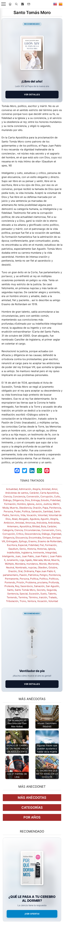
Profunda (54, 582)
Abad (14, 518)
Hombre (21, 503)
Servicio (14, 515)
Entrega (35, 500)
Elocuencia (21, 537)
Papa (45, 507)
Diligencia (18, 500)
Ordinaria (29, 571)
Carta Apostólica (49, 492)
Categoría (7, 530)
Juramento (12, 560)
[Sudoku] (22, 4)
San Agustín (52, 586)
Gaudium (13, 548)
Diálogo (7, 500)
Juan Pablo (28, 556)
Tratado (52, 597)
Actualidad (12, 489)
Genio (22, 548)
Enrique (46, 537)
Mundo (43, 563)
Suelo (43, 593)
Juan (18, 556)
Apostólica (25, 526)
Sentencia (12, 593)
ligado (28, 560)
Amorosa (30, 522)
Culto (57, 496)
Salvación (36, 511)
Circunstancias (32, 530)
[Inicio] (10, 4)
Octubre (52, 567)
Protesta (9, 586)
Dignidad (56, 533)
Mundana (20, 563)
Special (24, 593)
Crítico (19, 533)
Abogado (23, 518)
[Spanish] (60, 4)
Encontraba (35, 537)
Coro (58, 530)
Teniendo (12, 597)
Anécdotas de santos (16, 492)
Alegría (36, 489)
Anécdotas (54, 522)
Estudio (45, 500)
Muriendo (53, 563)
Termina (22, 597)
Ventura (31, 601)
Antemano (12, 526)
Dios (27, 500)
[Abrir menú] (3, 4)
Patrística (33, 574)
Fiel (42, 545)
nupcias (32, 567)
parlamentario (10, 574)
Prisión (20, 582)
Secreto (41, 589)
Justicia (47, 503)
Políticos (53, 578)
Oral (20, 571)
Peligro (44, 574)
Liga (22, 560)
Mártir (56, 503)
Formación (10, 503)
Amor (54, 489)
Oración (37, 507)
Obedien (42, 567)
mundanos (32, 563)
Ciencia (7, 496)
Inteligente (8, 556)
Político (43, 578)
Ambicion (9, 522)
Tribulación (12, 601)
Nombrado (21, 567)
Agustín (45, 518)
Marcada (38, 560)
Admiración (25, 489)
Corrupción (46, 496)
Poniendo (10, 582)
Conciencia (19, 496)
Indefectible (13, 552)
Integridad (51, 552)
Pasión (23, 574)
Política (26, 511)
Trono (23, 601)
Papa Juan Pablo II (45, 571)
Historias (42, 548)
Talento (52, 593)
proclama (42, 582)
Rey (17, 586)
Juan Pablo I (41, 556)
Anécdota (41, 522)
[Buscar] (16, 4)
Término (33, 597)
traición (43, 597)
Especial (22, 545)
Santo (10, 589)
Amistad (45, 489)
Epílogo (23, 541)
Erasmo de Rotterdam (50, 541)
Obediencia (25, 507)
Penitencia (55, 507)
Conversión (32, 496)
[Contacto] (28, 4)
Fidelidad (55, 500)
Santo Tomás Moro (25, 589)
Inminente (38, 552)
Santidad (48, 511)
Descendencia (32, 533)
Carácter (34, 492)
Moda (5, 507)
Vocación (32, 515)
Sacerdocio (26, 586)
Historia (31, 548)
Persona (8, 511)
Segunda (51, 589)
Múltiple (9, 563)
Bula (43, 526)
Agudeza (34, 518)
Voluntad (42, 515)
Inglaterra (26, 552)
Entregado (12, 541)
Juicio (38, 503)
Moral (47, 560)
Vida (23, 515)
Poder (17, 511)
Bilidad (36, 526)
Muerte (14, 507)
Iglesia (30, 503)
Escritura (12, 545)
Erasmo (32, 541)
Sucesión (34, 593)
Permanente (11, 578)
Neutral (10, 567)
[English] (55, 4)
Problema (30, 582)
